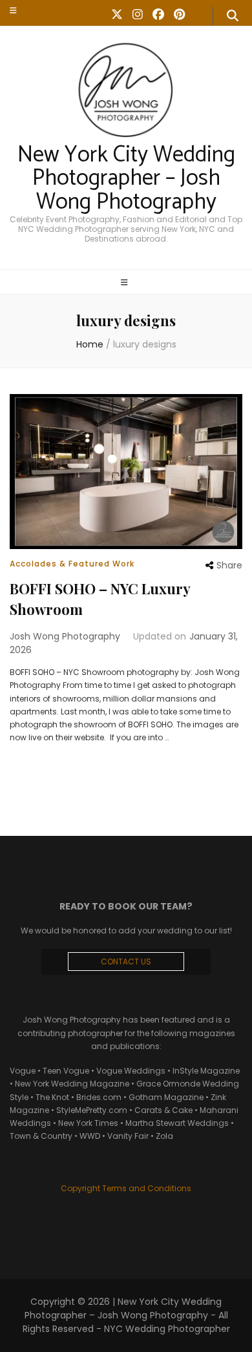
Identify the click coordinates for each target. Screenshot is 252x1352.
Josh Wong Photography (65, 636)
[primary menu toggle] (126, 282)
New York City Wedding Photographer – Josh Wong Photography (126, 179)
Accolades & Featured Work (72, 563)
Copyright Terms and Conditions (126, 1188)
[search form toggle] (232, 16)
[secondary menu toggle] (13, 10)
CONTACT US (126, 961)
